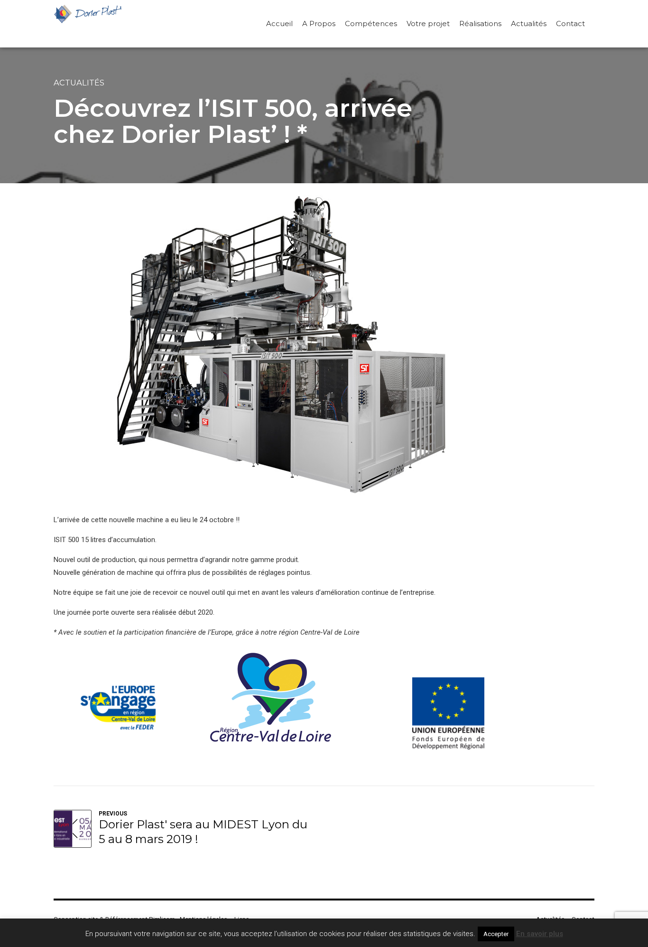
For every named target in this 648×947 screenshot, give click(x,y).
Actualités (528, 23)
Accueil (279, 23)
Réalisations (480, 23)
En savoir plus (539, 933)
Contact (570, 23)
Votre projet (428, 23)
